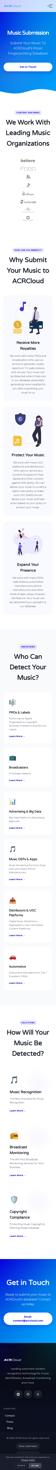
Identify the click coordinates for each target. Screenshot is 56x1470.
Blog (10, 1428)
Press (9, 1421)
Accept (35, 1465)
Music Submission (28, 1446)
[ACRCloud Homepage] (13, 6)
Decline (21, 1465)
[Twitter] (38, 1394)
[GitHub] (28, 1394)
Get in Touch (28, 66)
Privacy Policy (28, 1460)
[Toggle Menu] (49, 6)
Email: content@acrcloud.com (28, 1318)
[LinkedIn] (18, 1394)
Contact (10, 1415)
